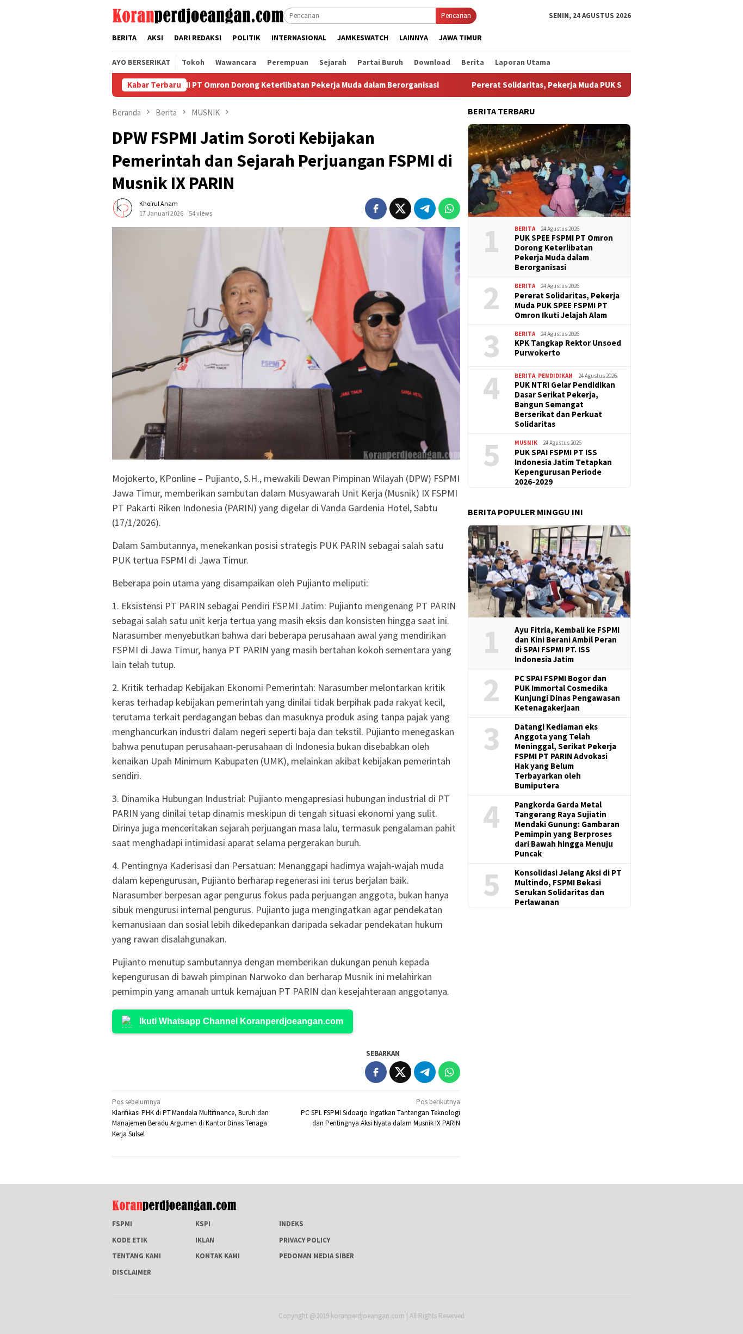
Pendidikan (555, 376)
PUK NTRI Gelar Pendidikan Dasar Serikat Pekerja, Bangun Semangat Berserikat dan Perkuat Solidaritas (565, 404)
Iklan (204, 1240)
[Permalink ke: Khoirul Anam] (123, 207)
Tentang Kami (136, 1255)
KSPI (202, 1223)
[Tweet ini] (400, 208)
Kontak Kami (217, 1255)
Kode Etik (129, 1240)
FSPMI (122, 1223)
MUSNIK (526, 442)
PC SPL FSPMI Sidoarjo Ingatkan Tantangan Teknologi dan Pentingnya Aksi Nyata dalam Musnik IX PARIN (380, 1112)
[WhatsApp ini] (449, 208)
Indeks (291, 1223)
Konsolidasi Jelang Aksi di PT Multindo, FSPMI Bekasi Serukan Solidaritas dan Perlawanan (568, 887)
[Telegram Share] (425, 208)
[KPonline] (197, 15)
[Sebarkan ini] (376, 208)
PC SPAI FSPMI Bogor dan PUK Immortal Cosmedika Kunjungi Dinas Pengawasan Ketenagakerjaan (567, 693)
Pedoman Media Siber (316, 1255)
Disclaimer (131, 1272)
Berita (525, 228)
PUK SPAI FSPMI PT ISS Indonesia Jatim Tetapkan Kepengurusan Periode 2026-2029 (563, 467)
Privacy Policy (304, 1240)
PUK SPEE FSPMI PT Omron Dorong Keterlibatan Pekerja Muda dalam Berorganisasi (246, 85)
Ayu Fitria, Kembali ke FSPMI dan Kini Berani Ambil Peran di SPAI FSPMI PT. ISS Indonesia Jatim (567, 644)
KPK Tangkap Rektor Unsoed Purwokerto (568, 348)
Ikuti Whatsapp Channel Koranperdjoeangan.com (241, 1021)
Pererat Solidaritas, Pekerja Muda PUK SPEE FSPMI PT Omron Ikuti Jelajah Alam (579, 85)
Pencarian (456, 15)
